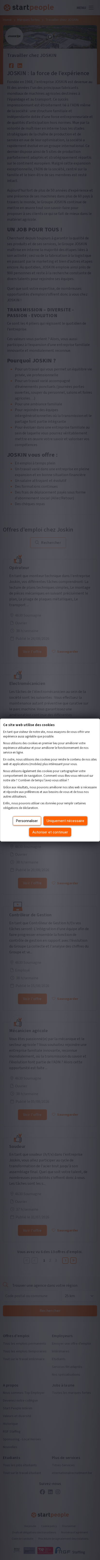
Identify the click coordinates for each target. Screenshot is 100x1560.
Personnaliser (27, 821)
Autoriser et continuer (50, 832)
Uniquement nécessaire (65, 821)
